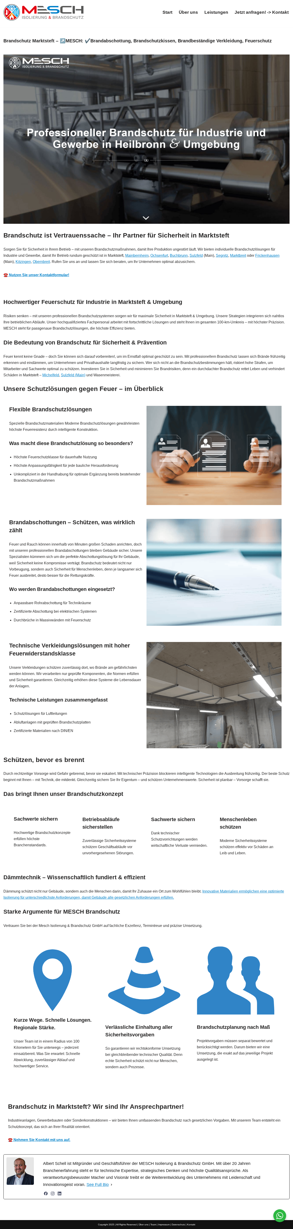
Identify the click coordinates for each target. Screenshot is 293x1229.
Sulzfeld (196, 255)
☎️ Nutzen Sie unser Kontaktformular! (36, 275)
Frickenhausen (267, 255)
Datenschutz (178, 1224)
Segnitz (222, 255)
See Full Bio (98, 1184)
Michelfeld (50, 375)
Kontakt (191, 1224)
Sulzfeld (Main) (73, 375)
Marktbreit (238, 255)
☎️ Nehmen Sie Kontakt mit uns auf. (39, 1140)
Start (167, 12)
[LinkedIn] (59, 1193)
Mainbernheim (137, 255)
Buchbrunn (179, 255)
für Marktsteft (192, 1093)
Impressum (164, 1224)
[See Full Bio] (111, 1184)
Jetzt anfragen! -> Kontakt (262, 12)
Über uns (188, 12)
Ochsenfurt (159, 255)
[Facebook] (46, 1193)
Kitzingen (23, 262)
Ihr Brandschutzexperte (141, 1093)
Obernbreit (41, 262)
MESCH (96, 1093)
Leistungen (216, 12)
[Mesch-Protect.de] (43, 12)
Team (153, 1224)
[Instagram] (52, 1193)
